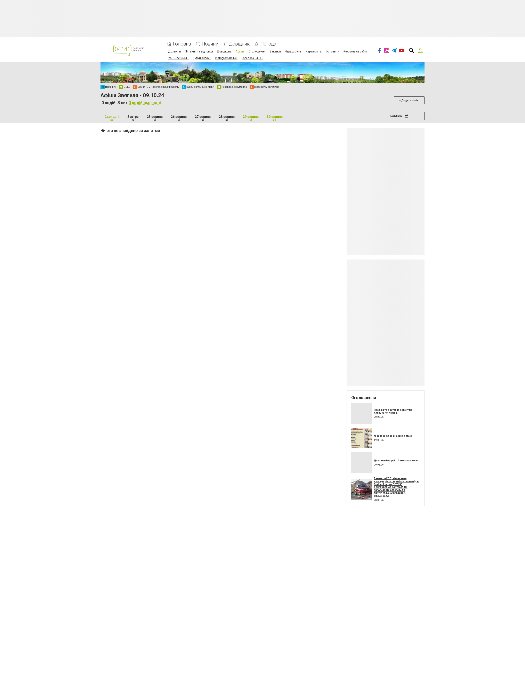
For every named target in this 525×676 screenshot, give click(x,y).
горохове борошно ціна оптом (393, 436)
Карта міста (314, 51)
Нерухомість (293, 51)
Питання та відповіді (199, 51)
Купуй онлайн (202, 58)
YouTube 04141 (178, 58)
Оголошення (257, 51)
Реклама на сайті (355, 51)
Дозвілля (174, 51)
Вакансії (275, 51)
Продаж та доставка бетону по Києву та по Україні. (393, 411)
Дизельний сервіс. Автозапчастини (396, 460)
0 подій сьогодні (145, 102)
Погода (268, 44)
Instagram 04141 (226, 58)
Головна (182, 44)
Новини (210, 44)
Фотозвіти (332, 51)
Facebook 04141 (252, 58)
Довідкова (224, 51)
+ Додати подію (409, 100)
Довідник (239, 44)
